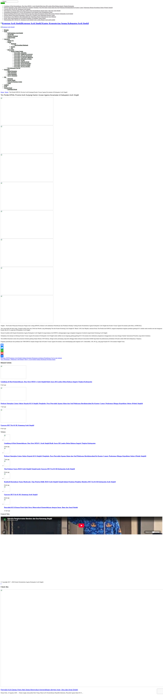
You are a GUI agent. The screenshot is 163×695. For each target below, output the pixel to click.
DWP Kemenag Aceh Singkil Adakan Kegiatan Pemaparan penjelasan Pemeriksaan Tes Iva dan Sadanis (31, 358)
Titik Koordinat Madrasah (21, 45)
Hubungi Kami (8, 88)
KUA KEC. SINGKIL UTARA (23, 59)
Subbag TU (10, 40)
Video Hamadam (12, 72)
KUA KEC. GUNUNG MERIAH (23, 57)
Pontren (13, 46)
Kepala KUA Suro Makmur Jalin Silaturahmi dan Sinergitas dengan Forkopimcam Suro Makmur (30, 16)
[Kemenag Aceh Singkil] (8, 27)
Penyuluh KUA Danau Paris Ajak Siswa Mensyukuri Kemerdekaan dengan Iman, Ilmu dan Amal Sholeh (32, 10)
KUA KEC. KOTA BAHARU (22, 63)
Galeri (9, 83)
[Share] (81, 356)
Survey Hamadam (12, 75)
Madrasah (13, 43)
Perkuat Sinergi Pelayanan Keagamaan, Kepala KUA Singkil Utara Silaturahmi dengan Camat (29, 15)
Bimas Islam (10, 49)
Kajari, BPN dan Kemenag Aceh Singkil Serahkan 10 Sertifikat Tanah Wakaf (25, 18)
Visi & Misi (10, 34)
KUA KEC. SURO (19, 60)
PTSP (5, 86)
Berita (6, 92)
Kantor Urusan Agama (17, 51)
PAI (12, 48)
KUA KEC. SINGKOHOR (21, 62)
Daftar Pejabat (11, 37)
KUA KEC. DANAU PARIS (22, 65)
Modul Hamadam (12, 71)
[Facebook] (81, 345)
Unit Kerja (7, 39)
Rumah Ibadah (11, 80)
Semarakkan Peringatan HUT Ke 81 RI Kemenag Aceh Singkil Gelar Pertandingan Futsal (28, 12)
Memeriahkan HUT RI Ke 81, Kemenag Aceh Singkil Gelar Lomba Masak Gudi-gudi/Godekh (29, 19)
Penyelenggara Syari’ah (13, 68)
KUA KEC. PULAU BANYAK (23, 55)
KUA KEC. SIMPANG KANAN (23, 54)
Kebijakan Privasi (12, 89)
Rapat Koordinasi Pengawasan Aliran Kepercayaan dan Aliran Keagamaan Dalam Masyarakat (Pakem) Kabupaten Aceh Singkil (38, 13)
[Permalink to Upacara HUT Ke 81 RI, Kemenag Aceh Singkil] (13, 422)
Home (2, 92)
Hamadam (7, 69)
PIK (5, 77)
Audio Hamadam (12, 74)
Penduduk (10, 78)
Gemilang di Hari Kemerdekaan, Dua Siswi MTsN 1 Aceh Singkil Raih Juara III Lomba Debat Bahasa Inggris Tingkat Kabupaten (39, 6)
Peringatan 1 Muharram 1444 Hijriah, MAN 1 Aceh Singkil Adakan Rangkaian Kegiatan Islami (28, 359)
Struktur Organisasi (12, 36)
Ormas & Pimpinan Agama (14, 81)
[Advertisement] (81, 546)
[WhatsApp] (81, 350)
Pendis (9, 42)
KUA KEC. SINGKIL (20, 52)
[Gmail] (81, 353)
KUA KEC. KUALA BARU (22, 66)
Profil (5, 31)
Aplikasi (6, 84)
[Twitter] (81, 347)
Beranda (6, 30)
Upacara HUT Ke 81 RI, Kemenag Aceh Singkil (17, 9)
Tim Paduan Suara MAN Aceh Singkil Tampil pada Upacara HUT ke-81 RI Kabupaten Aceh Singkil (39, 469)
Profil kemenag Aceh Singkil (15, 33)
